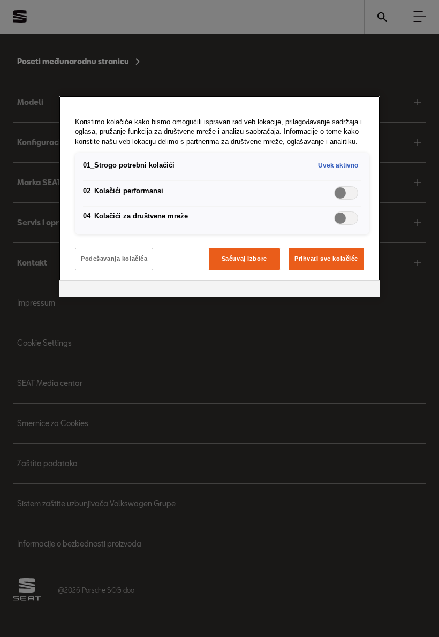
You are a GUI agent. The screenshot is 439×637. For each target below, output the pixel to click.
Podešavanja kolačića (114, 258)
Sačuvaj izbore (244, 258)
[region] (219, 197)
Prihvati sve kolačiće (326, 258)
